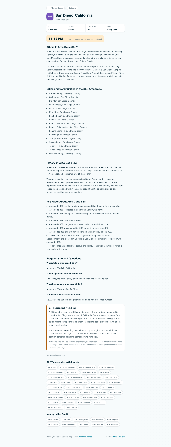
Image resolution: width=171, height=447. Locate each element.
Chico (52, 382)
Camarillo (73, 397)
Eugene (112, 419)
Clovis (66, 382)
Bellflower (81, 382)
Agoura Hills (90, 397)
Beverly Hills (75, 377)
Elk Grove (84, 402)
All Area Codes (57, 8)
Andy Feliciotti (119, 437)
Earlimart (54, 392)
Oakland (72, 372)
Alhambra (115, 382)
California (72, 8)
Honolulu (112, 424)
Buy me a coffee (85, 437)
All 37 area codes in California (62, 362)
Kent (66, 419)
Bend (84, 424)
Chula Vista (98, 382)
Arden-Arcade (87, 367)
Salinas (53, 402)
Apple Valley (94, 377)
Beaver (53, 424)
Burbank (115, 392)
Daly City (92, 387)
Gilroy (104, 372)
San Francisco (56, 377)
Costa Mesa (55, 407)
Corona (71, 407)
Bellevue (97, 419)
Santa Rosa (89, 372)
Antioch (99, 402)
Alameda (111, 377)
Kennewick (69, 424)
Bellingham (81, 419)
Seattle (53, 419)
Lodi (52, 367)
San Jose (70, 392)
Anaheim (108, 387)
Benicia (85, 392)
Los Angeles (67, 367)
